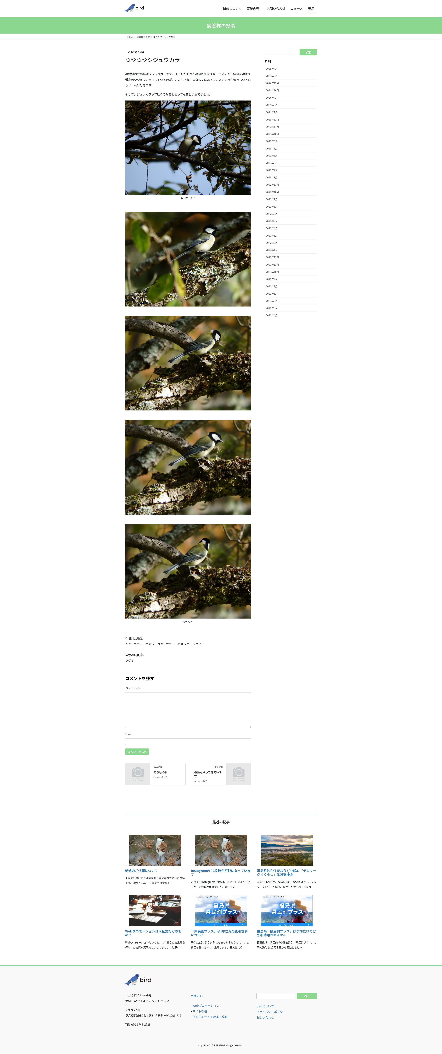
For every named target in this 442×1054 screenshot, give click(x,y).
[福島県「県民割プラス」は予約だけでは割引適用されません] (287, 924)
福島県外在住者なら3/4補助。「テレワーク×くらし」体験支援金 (286, 872)
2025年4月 (272, 68)
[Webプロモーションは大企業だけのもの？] (155, 924)
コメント (133, 688)
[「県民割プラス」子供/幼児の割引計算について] (221, 924)
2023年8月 (272, 141)
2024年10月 (272, 90)
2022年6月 (272, 213)
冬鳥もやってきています (208, 774)
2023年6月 (272, 155)
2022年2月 (272, 242)
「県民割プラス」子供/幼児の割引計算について (219, 933)
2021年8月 (272, 286)
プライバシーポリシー (271, 1012)
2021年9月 (272, 279)
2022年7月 (272, 206)
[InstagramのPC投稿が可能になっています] (221, 863)
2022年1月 (272, 250)
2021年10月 (272, 272)
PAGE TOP (429, 1019)
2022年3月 (272, 235)
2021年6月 (272, 301)
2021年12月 (272, 257)
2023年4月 (272, 170)
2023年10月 (272, 134)
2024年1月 (272, 112)
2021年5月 (272, 308)
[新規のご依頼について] (155, 863)
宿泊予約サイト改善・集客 (210, 1017)
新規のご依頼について (141, 870)
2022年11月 (272, 184)
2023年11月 (272, 126)
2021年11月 (272, 264)
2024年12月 (272, 83)
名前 (128, 734)
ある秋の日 (160, 772)
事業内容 (197, 995)
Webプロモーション (206, 1005)
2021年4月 (272, 315)
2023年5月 (272, 163)
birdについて (265, 1006)
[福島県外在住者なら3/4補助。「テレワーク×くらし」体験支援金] (287, 863)
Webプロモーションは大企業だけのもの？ (153, 933)
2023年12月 (272, 119)
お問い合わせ (265, 1017)
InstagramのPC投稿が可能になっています (221, 872)
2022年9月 (272, 199)
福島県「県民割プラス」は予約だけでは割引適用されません (286, 933)
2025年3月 (272, 76)
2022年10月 (272, 192)
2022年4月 (272, 228)
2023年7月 (272, 148)
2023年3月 (272, 177)
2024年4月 (272, 97)
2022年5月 (272, 221)
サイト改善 (200, 1011)
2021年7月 (272, 293)
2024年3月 (272, 105)
